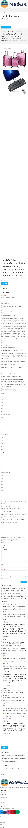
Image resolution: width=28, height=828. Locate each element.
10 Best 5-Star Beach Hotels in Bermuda (9, 761)
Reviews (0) (5, 290)
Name (3, 564)
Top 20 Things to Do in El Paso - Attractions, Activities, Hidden (13, 760)
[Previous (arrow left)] (0, 824)
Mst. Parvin (5, 768)
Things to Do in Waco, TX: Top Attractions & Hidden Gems (12, 755)
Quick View (4, 601)
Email (3, 569)
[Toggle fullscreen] (3, 822)
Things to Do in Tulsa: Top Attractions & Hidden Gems (11, 757)
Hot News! (2, 827)
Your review (4, 549)
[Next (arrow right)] (1, 824)
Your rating (4, 545)
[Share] (1, 822)
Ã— (0, 816)
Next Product (5, 68)
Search (2, 743)
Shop (6, 40)
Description (5, 288)
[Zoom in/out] (4, 822)
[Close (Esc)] (0, 822)
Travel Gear (8, 285)
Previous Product (7, 48)
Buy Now (5, 283)
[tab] (15, 288)
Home (2, 40)
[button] (14, 10)
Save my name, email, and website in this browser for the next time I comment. (13, 577)
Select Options (6, 27)
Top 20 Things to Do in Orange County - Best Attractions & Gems (13, 758)
